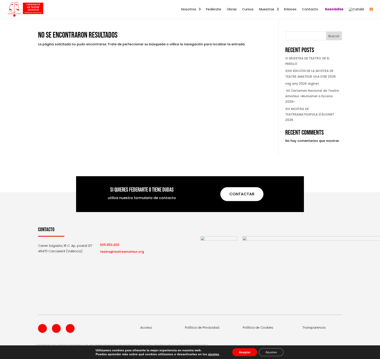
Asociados (334, 9)
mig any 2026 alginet (302, 83)
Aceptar (244, 352)
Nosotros (188, 9)
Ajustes (271, 352)
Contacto (310, 9)
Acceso (146, 327)
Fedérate (213, 9)
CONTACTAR (241, 194)
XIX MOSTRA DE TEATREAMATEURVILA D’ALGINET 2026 (309, 114)
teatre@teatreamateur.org (122, 251)
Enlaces (290, 9)
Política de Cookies (258, 327)
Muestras (266, 9)
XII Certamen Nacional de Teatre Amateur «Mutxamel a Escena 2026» (312, 96)
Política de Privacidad (202, 327)
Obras (232, 9)
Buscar (334, 36)
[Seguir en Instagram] (70, 328)
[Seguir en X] (56, 328)
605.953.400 (109, 245)
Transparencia (314, 327)
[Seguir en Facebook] (42, 328)
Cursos (248, 9)
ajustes (213, 354)
